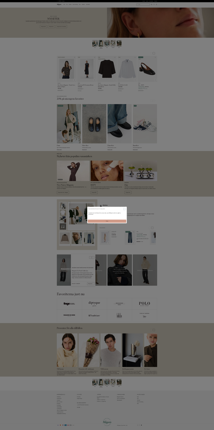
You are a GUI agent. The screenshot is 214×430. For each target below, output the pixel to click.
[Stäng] (124, 209)
